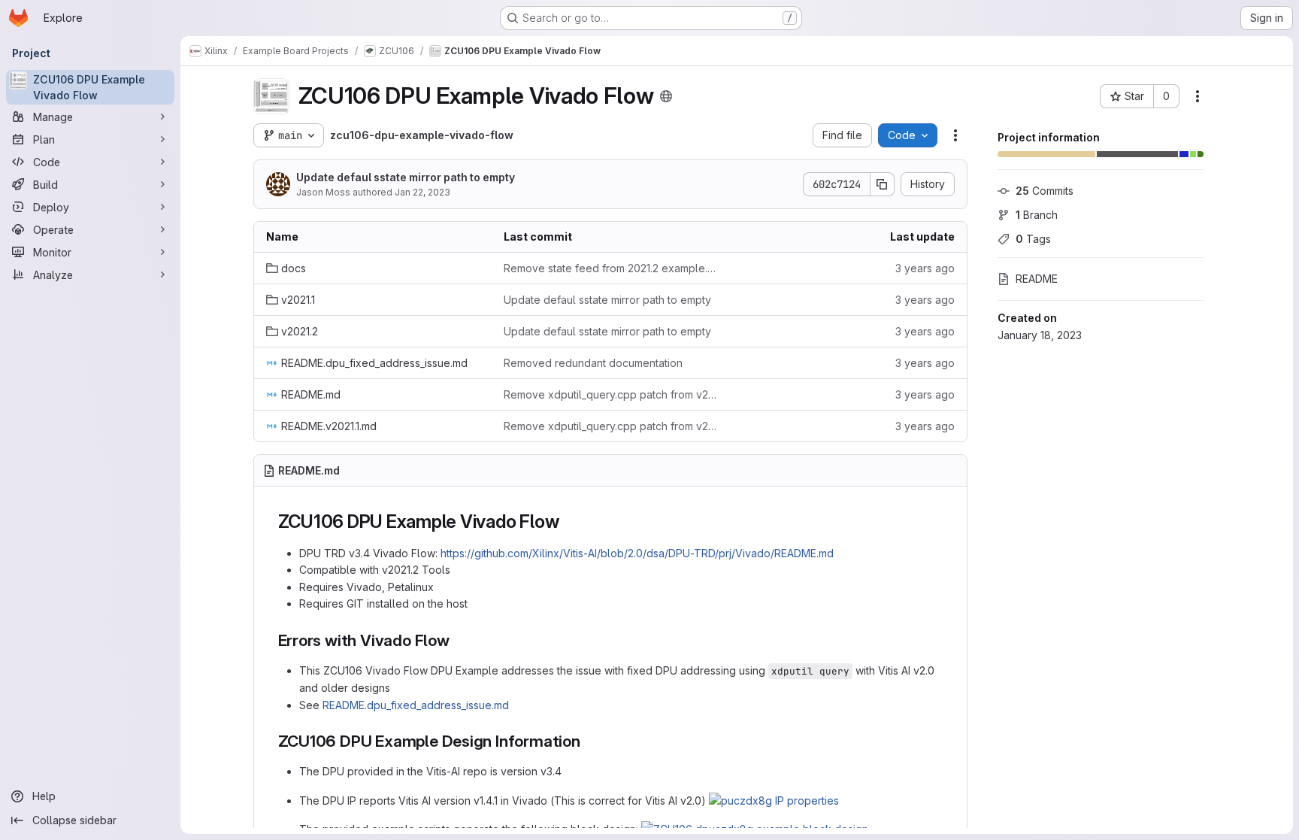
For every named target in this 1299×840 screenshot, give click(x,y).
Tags (1033, 238)
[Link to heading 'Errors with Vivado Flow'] (458, 640)
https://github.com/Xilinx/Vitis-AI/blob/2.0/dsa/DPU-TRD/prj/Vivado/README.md (637, 553)
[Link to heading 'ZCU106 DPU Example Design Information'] (589, 741)
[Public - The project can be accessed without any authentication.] (666, 96)
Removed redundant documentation (593, 362)
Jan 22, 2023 (422, 192)
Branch (1037, 214)
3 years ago (925, 268)
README (1037, 278)
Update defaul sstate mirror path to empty (405, 177)
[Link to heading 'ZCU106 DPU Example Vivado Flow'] (568, 521)
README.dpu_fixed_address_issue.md (415, 705)
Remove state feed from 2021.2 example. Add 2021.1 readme (610, 268)
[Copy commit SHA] (883, 184)
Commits (1044, 190)
